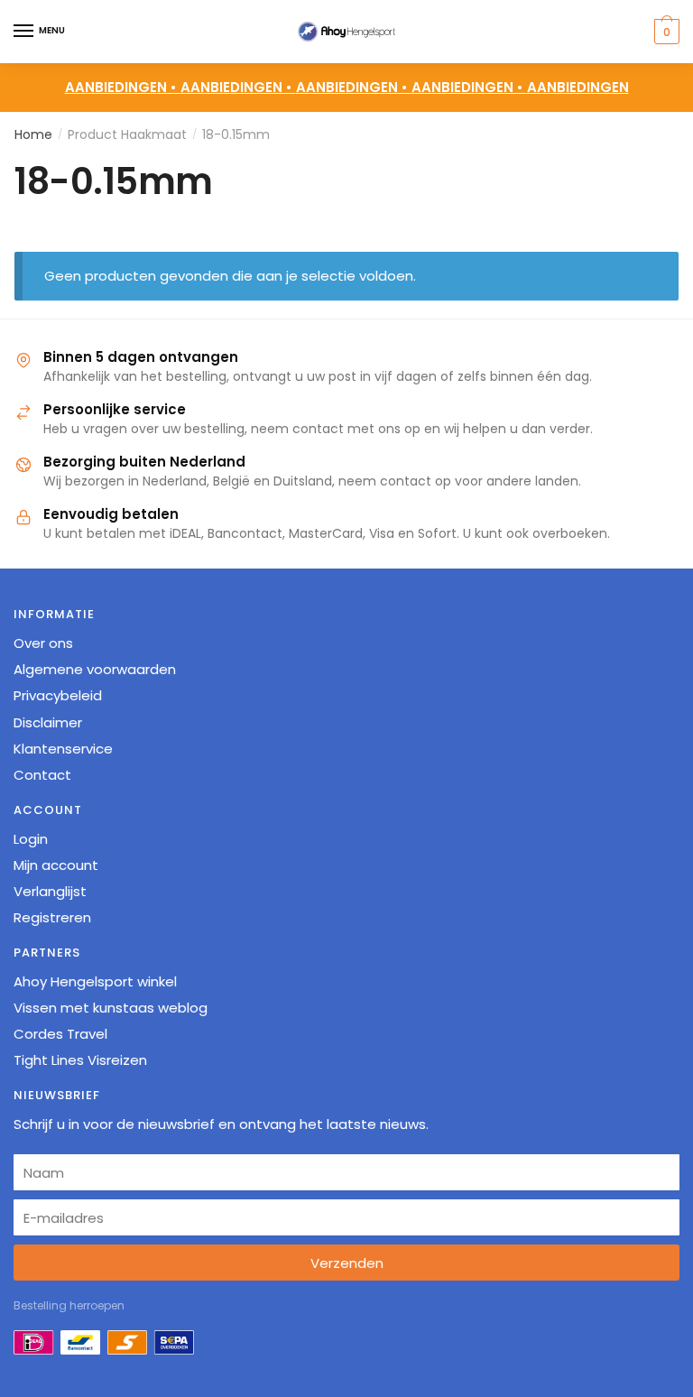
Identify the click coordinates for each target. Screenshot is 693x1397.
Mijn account (56, 865)
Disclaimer (48, 722)
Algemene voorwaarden (95, 669)
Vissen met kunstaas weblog (111, 1007)
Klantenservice (63, 748)
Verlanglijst (50, 891)
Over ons (43, 643)
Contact (42, 774)
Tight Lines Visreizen (80, 1059)
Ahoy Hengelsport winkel (95, 981)
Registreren (52, 917)
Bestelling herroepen (69, 1305)
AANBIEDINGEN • (238, 87)
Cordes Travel (60, 1033)
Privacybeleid (58, 695)
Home (33, 134)
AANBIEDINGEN (578, 87)
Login (31, 838)
